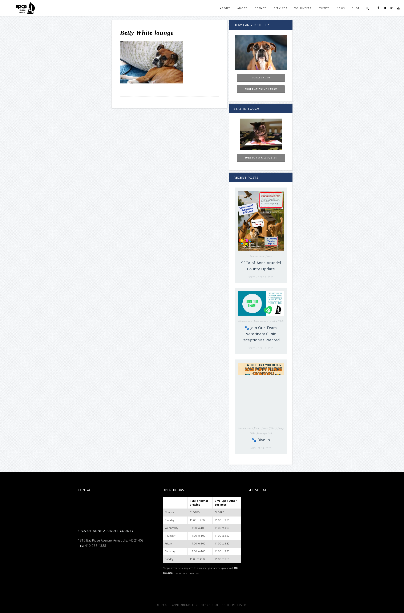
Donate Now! (261, 78)
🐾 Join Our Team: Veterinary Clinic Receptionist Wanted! (260, 333)
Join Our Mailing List (261, 158)
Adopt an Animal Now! (261, 89)
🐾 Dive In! (261, 439)
